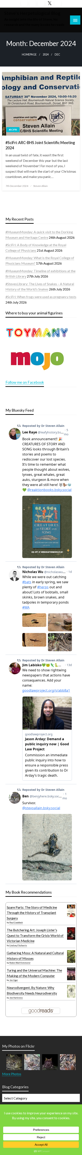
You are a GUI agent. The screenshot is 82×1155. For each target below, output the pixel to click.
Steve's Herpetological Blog (32, 13)
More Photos (11, 1074)
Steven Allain (40, 185)
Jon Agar (13, 980)
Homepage (29, 54)
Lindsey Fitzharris (18, 945)
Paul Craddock (16, 922)
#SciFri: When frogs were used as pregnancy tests (40, 297)
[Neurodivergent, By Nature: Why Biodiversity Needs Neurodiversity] (71, 991)
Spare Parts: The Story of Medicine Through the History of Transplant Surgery (32, 912)
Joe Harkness (16, 997)
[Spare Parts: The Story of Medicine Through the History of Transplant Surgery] (71, 910)
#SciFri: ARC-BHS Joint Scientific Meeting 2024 (40, 145)
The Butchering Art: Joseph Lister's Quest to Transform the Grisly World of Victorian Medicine (35, 935)
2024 (46, 54)
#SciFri (13, 129)
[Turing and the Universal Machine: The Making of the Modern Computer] (71, 974)
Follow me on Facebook (24, 382)
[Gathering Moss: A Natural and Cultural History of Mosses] (71, 956)
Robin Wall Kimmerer (19, 962)
